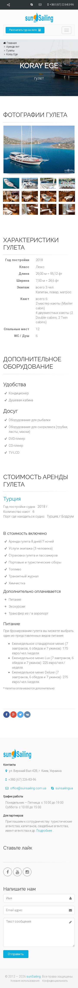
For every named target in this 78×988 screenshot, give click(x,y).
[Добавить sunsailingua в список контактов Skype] (31, 4)
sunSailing (33, 976)
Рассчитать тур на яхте (23, 30)
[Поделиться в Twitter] (20, 714)
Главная (12, 43)
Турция (12, 499)
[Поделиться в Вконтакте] (27, 714)
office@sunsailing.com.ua (28, 788)
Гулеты (10, 50)
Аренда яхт (12, 46)
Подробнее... (45, 830)
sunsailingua (64, 788)
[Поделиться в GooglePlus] (13, 714)
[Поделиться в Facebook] (6, 714)
